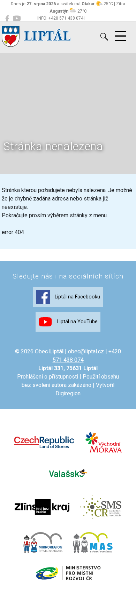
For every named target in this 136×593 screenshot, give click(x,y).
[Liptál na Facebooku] (7, 18)
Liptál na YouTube (77, 322)
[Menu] (120, 36)
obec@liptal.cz (86, 351)
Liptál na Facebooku (76, 297)
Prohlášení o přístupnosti (47, 376)
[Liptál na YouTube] (17, 18)
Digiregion (68, 393)
